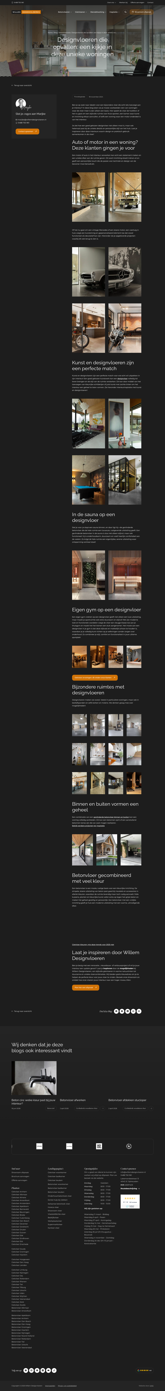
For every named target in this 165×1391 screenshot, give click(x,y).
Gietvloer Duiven (19, 1233)
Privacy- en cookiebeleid (67, 1386)
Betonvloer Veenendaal (22, 1348)
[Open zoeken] (125, 12)
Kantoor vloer (53, 1228)
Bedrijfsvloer (53, 1218)
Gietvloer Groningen (20, 1252)
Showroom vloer (55, 1211)
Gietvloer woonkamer (57, 1172)
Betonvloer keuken (56, 1192)
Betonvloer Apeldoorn (21, 1315)
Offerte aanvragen (137, 2)
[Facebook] (37, 1370)
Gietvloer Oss (17, 1276)
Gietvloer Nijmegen (20, 1273)
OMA (151, 1386)
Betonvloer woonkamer (58, 1184)
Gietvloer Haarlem (19, 1255)
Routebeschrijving (129, 1189)
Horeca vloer (53, 1207)
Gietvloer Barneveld (20, 1209)
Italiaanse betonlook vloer (59, 1204)
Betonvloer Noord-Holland (23, 1336)
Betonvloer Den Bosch (21, 1321)
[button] (144, 1370)
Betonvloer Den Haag (21, 1324)
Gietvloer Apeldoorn (20, 1206)
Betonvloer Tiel (18, 1342)
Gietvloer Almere (19, 1197)
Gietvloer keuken (55, 1180)
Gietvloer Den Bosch (20, 1221)
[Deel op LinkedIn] (127, 1011)
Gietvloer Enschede (20, 1244)
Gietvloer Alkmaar (19, 1195)
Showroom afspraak (20, 1172)
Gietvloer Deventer (20, 1224)
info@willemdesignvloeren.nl (133, 1172)
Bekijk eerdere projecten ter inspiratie (88, 826)
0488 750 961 (126, 1175)
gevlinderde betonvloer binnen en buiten (111, 817)
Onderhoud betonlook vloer (60, 1196)
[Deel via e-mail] (139, 1011)
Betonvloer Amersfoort (21, 1311)
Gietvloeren (80, 12)
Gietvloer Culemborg (21, 1218)
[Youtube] (48, 1370)
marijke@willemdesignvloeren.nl (32, 120)
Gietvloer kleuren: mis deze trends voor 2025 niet (93, 945)
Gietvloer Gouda (18, 1249)
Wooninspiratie (65, 33)
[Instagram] (31, 1370)
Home (50, 33)
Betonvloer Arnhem (20, 1318)
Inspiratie (114, 12)
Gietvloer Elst (17, 1241)
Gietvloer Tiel (17, 1284)
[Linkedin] (42, 1370)
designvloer (122, 379)
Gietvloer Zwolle (18, 1305)
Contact (150, 2)
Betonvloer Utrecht (20, 1345)
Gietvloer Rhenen (19, 1282)
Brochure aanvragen (20, 1176)
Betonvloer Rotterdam (21, 1339)
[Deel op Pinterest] (122, 1011)
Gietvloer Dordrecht (20, 1227)
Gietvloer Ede (17, 1235)
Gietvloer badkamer (56, 1176)
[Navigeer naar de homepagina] (26, 12)
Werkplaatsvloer (55, 1221)
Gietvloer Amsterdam (21, 1203)
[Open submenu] (115, 2)
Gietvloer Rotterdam (20, 1279)
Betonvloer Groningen (21, 1327)
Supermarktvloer (55, 1224)
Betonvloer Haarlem (20, 1330)
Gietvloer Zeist (18, 1302)
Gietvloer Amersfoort (20, 1200)
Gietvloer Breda (18, 1215)
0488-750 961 (23, 123)
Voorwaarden (50, 1386)
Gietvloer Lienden (19, 1265)
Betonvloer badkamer (57, 1188)
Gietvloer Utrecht (19, 1290)
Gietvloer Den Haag (20, 1262)
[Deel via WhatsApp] (133, 1011)
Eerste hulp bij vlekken (58, 1200)
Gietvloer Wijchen (19, 1296)
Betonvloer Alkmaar (20, 1308)
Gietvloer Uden (18, 1293)
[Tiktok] (54, 1370)
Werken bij (123, 2)
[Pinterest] (25, 1370)
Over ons (110, 2)
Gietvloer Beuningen (20, 1212)
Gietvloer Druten (19, 1230)
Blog (55, 33)
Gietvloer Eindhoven (20, 1238)
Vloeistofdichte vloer (56, 1214)
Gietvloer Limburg (19, 1270)
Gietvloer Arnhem (19, 1192)
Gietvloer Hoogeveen (21, 1259)
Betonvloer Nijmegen (21, 1333)
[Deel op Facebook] (116, 1011)
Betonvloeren (64, 12)
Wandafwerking (97, 12)
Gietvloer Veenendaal (21, 1299)
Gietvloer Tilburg (19, 1287)
